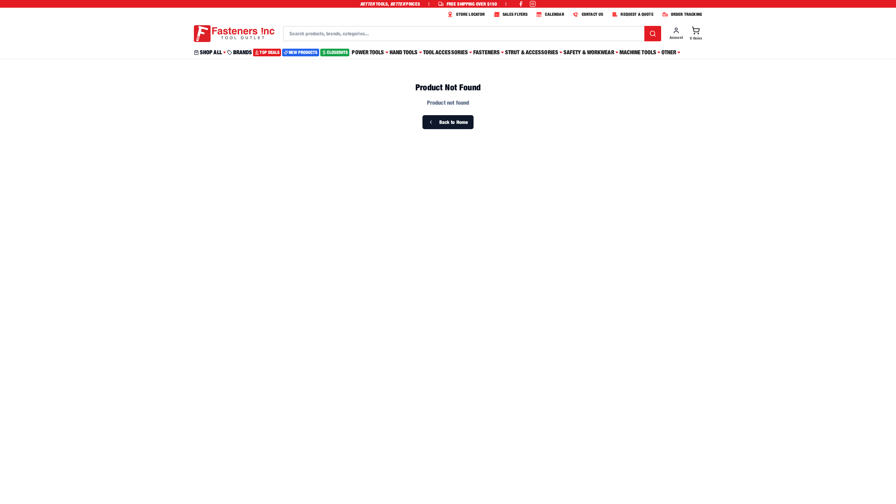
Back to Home (453, 122)
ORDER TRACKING (686, 14)
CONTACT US (592, 14)
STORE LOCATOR (470, 14)
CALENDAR (554, 14)
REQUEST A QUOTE (637, 14)
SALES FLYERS (515, 14)
